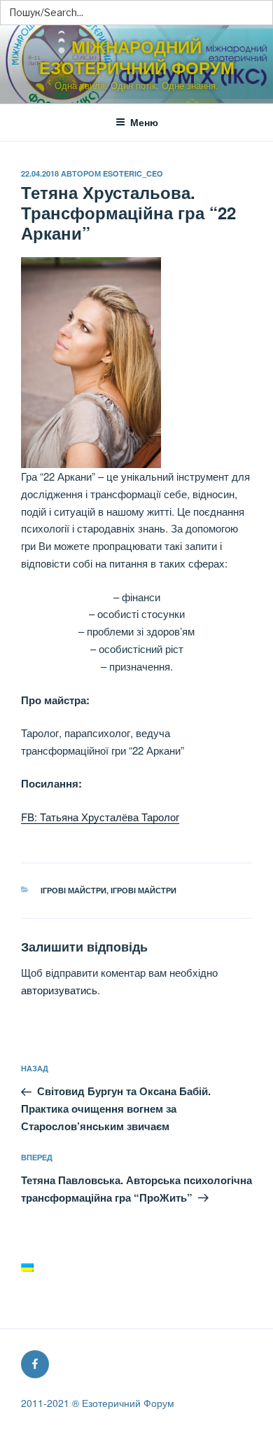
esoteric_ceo (133, 173)
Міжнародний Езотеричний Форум (136, 56)
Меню (144, 122)
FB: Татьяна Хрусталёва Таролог (100, 816)
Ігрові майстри (73, 890)
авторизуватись (59, 989)
